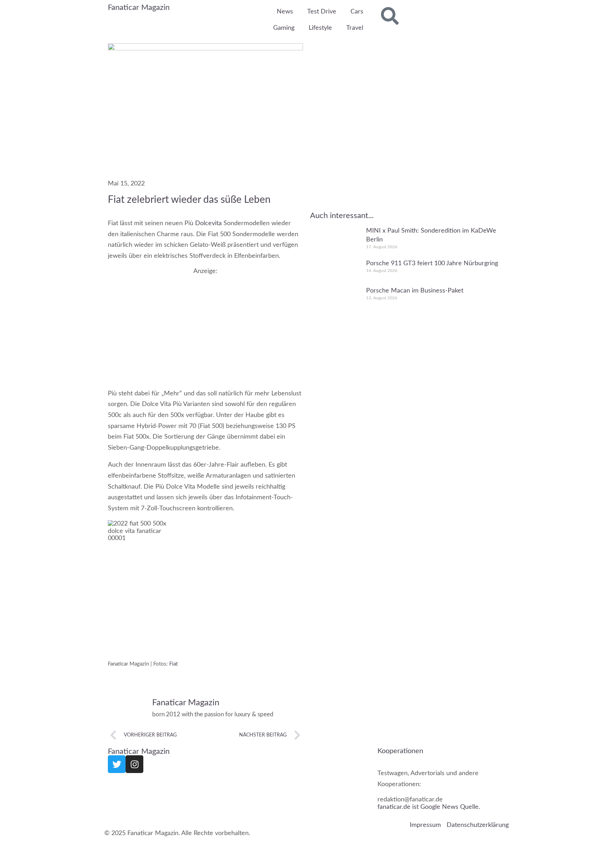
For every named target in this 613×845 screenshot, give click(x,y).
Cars (356, 12)
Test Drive (321, 12)
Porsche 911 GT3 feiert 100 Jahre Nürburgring (432, 263)
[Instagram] (134, 764)
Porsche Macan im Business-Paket (414, 291)
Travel (354, 28)
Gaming (283, 28)
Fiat (173, 663)
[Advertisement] (205, 324)
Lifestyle (320, 28)
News (285, 12)
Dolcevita (208, 223)
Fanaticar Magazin (139, 7)
